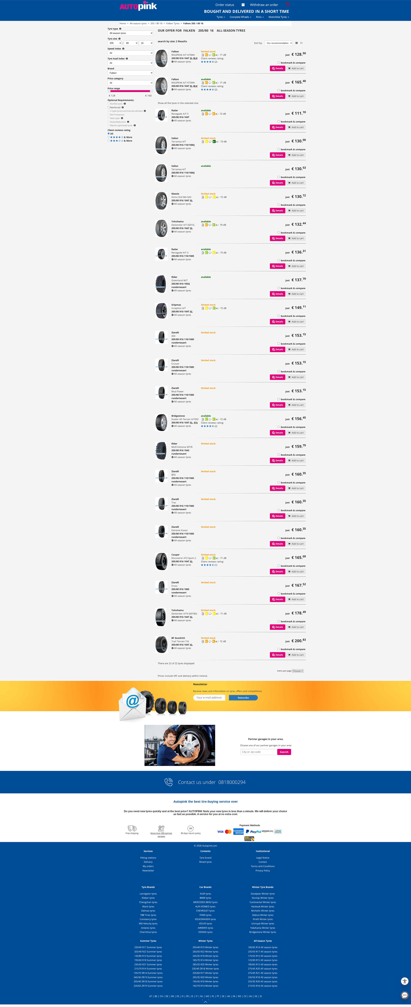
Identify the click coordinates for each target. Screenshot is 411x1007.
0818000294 (231, 782)
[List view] (296, 43)
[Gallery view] (301, 43)
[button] (405, 980)
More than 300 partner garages (161, 835)
